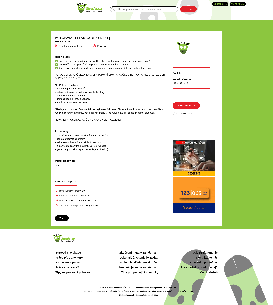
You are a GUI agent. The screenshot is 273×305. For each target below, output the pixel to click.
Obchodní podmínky (204, 262)
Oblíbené (220, 4)
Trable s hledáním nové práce (138, 262)
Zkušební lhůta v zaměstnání (138, 252)
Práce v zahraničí (67, 267)
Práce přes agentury (69, 257)
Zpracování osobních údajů (199, 267)
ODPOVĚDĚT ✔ (186, 105)
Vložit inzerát (237, 4)
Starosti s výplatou (68, 252)
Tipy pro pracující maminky (139, 272)
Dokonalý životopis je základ (139, 257)
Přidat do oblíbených (184, 114)
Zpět (61, 218)
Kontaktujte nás (207, 257)
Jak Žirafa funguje (205, 252)
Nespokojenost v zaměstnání (138, 267)
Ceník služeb (209, 272)
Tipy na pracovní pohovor (72, 272)
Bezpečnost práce (67, 262)
